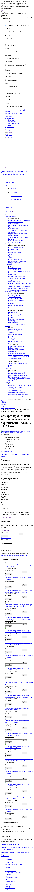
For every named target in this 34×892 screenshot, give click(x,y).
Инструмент (8, 874)
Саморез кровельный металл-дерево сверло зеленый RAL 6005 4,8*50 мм (18, 734)
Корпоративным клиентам (13, 113)
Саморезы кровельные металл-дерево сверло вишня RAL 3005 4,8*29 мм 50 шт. (18, 631)
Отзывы (21, 454)
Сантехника (8, 884)
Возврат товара (16, 199)
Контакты (8, 111)
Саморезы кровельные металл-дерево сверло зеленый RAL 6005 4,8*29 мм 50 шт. (19, 696)
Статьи (7, 889)
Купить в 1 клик (6, 538)
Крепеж (7, 879)
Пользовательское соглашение (10, 844)
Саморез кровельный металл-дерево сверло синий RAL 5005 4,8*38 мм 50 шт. (18, 605)
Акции (21, 174)
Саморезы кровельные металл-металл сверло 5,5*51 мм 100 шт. (17, 747)
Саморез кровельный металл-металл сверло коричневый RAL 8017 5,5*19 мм (19, 759)
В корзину (8, 574)
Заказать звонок (17, 212)
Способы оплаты (13, 123)
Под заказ (8, 586)
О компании (10, 179)
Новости (7, 115)
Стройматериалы (10, 871)
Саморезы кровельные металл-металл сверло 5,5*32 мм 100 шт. (17, 785)
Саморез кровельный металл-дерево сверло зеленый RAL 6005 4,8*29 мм (18, 643)
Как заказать (9, 116)
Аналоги (3, 456)
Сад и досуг (8, 886)
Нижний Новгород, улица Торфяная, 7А (14, 555)
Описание (4, 454)
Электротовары (10, 881)
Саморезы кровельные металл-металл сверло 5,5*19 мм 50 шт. (17, 669)
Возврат (11, 125)
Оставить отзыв (6, 517)
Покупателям (10, 186)
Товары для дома (10, 883)
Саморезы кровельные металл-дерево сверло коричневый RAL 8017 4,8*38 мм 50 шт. (19, 682)
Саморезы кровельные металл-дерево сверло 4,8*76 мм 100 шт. (17, 709)
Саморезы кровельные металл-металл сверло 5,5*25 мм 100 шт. (17, 721)
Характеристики (13, 454)
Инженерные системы (12, 877)
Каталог (7, 215)
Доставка (11, 120)
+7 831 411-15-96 (6, 212)
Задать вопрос (5, 530)
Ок (2, 10)
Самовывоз (12, 122)
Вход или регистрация (8, 173)
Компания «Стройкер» (8, 174)
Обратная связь (9, 127)
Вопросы (27, 454)
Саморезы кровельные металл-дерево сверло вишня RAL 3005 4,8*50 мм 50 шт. (18, 618)
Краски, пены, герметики (13, 872)
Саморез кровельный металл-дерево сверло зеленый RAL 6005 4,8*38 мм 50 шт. (18, 591)
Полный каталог (10, 888)
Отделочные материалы (12, 876)
